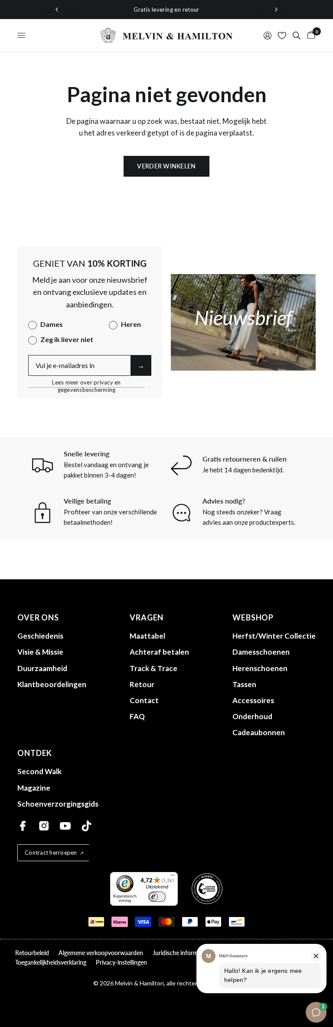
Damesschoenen (261, 651)
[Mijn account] (267, 35)
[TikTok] (86, 825)
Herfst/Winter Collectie (274, 635)
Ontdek (34, 753)
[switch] (157, 896)
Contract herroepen (51, 852)
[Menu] (172, 877)
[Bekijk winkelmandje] (310, 35)
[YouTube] (65, 825)
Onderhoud (252, 716)
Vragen (146, 617)
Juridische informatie (180, 952)
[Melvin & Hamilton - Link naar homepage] (166, 35)
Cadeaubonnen (258, 732)
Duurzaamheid (42, 668)
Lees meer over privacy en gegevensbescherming (86, 382)
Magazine (33, 787)
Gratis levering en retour (166, 9)
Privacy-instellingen (121, 962)
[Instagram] (44, 825)
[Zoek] (297, 35)
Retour (142, 684)
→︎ (140, 365)
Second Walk (39, 771)
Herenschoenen (259, 668)
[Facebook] (22, 825)
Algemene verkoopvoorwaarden (101, 952)
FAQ (137, 716)
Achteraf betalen (159, 651)
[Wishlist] (282, 35)
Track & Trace (153, 668)
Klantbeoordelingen (51, 684)
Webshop (253, 617)
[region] (166, 10)
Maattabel (147, 635)
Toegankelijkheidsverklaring (50, 962)
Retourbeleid (32, 952)
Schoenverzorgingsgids (57, 803)
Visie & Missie (40, 651)
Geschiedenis (40, 635)
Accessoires (253, 700)
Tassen (244, 684)
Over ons (38, 617)
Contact (144, 700)
